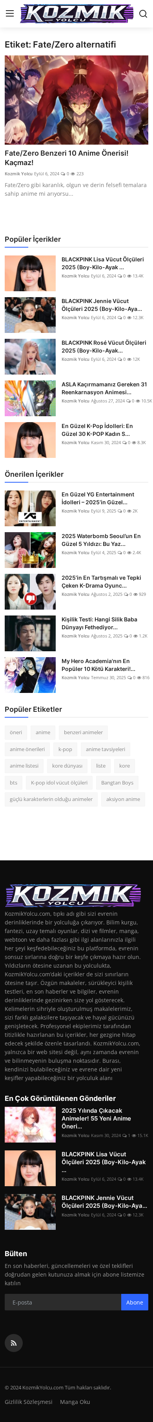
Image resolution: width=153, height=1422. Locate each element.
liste (101, 765)
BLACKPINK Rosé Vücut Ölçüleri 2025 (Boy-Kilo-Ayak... (104, 346)
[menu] (10, 13)
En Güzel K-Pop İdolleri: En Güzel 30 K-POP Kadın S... (97, 430)
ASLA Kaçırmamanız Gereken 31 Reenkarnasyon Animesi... (104, 388)
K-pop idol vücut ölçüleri (59, 782)
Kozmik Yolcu (19, 173)
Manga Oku (75, 1401)
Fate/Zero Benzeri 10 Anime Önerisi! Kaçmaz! (67, 158)
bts (13, 782)
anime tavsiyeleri (105, 749)
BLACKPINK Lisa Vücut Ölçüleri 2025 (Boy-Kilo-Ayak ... (103, 263)
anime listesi (24, 765)
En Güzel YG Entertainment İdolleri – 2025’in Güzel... (98, 498)
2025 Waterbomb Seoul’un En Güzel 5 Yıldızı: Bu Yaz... (101, 540)
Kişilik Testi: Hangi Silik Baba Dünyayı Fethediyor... (99, 623)
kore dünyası (67, 765)
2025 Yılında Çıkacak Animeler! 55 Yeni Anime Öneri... (96, 1118)
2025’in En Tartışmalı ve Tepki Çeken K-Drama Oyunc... (101, 581)
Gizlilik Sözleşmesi (29, 1401)
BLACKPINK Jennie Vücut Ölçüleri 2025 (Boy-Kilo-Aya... (102, 305)
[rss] (14, 1343)
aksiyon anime (123, 799)
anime (43, 732)
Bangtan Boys (117, 782)
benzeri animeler (83, 732)
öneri (16, 732)
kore (124, 765)
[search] (143, 13)
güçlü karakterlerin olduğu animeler (51, 799)
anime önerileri (27, 749)
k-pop (65, 749)
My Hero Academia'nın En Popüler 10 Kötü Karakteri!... (98, 665)
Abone (134, 1302)
